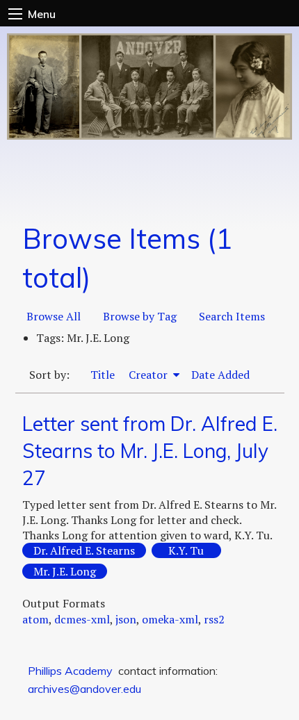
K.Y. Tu (186, 550)
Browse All (53, 316)
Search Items (232, 316)
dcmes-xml (82, 619)
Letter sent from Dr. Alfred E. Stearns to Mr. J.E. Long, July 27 (149, 450)
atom (35, 619)
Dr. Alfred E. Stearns (84, 550)
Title (102, 374)
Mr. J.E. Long (64, 571)
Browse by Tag (140, 316)
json (125, 619)
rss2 (214, 619)
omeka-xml (170, 619)
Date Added (220, 374)
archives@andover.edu (84, 689)
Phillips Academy (70, 671)
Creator (149, 374)
